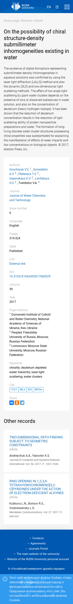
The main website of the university (38, 554)
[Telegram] (22, 402)
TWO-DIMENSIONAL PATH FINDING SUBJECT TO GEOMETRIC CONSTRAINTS (36, 441)
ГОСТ (14, 389)
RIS (30, 389)
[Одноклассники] (17, 402)
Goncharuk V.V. (19, 169)
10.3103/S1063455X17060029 (30, 276)
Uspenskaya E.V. (20, 178)
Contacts (38, 538)
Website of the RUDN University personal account (38, 559)
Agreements (38, 543)
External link (17, 263)
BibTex (38, 389)
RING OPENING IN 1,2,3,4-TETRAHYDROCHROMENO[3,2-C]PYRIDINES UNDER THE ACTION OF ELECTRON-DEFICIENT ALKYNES (36, 487)
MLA (22, 389)
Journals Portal (38, 548)
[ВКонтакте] (11, 402)
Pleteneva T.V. (27, 174)
